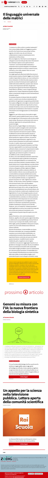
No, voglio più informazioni (18, 477)
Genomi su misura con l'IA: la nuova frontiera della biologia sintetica (20, 308)
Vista (5, 22)
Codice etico (8, 461)
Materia (11, 44)
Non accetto (31, 473)
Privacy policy (3, 461)
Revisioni (9, 21)
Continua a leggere (24, 377)
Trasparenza (14, 461)
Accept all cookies (38, 473)
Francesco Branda (9, 317)
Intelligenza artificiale (14, 361)
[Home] (12, 3)
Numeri (14, 44)
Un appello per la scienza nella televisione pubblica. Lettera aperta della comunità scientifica (23, 396)
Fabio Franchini (8, 26)
